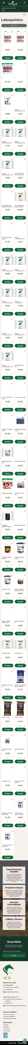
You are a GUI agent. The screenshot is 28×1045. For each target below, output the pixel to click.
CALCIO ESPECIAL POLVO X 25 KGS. (19, 206)
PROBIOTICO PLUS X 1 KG (7, 686)
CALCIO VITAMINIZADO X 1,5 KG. (7, 335)
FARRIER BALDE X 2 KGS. (7, 462)
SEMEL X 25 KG (19, 717)
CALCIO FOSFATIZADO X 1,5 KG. (20, 239)
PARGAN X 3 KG (19, 653)
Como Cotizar (6, 1030)
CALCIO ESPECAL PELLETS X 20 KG (19, 174)
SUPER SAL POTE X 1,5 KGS (20, 782)
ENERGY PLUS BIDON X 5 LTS (20, 430)
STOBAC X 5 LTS (6, 781)
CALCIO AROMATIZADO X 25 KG (20, 143)
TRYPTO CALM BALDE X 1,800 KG (19, 813)
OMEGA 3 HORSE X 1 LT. (20, 622)
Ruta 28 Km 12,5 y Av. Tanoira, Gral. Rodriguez (13, 1000)
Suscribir (14, 955)
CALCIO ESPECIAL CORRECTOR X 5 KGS (7, 206)
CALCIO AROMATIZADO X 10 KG (7, 143)
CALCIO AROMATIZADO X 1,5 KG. (20, 111)
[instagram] (5, 978)
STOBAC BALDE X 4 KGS (7, 750)
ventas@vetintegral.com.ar (12, 992)
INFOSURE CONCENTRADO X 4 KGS (7, 527)
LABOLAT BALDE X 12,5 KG (20, 558)
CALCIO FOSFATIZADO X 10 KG (7, 270)
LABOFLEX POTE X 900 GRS (7, 558)
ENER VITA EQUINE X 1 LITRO (7, 430)
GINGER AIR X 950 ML (7, 493)
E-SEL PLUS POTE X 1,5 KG (7, 398)
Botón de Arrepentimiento (9, 1018)
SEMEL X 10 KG (5, 717)
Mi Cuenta (5, 1024)
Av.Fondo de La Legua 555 (11, 987)
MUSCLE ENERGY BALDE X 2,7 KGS (19, 590)
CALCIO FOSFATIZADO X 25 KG (19, 271)
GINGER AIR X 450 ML (20, 461)
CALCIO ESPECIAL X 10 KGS (7, 238)
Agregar (7, 58)
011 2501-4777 (8, 1003)
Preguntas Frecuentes (9, 1014)
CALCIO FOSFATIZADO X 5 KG (7, 302)
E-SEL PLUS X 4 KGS (20, 397)
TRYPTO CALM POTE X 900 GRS (7, 845)
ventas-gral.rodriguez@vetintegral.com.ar (15, 1005)
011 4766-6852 (8, 989)
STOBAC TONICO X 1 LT (20, 750)
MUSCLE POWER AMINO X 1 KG (6, 622)
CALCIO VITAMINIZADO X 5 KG (7, 366)
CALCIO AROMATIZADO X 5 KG (7, 174)
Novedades (6, 1027)
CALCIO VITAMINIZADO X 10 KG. (19, 335)
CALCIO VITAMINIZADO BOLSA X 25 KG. (19, 303)
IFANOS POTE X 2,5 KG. (19, 494)
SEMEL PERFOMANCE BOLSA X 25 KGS (20, 686)
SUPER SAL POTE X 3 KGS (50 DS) (7, 813)
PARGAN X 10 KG (6, 653)
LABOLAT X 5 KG (6, 589)
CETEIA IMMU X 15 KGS (19, 366)
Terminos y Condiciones (9, 1016)
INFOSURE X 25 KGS (20, 525)
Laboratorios (6, 1028)
